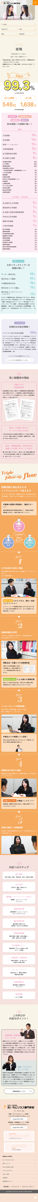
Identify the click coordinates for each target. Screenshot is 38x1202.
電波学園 (6, 1186)
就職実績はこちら (19, 1091)
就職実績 (21, 34)
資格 (20, 29)
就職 (2, 34)
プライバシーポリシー (28, 1186)
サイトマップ (15, 1186)
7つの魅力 (4, 24)
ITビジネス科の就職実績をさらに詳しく (18, 360)
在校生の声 (4, 29)
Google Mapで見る (18, 1119)
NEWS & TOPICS (7, 1156)
